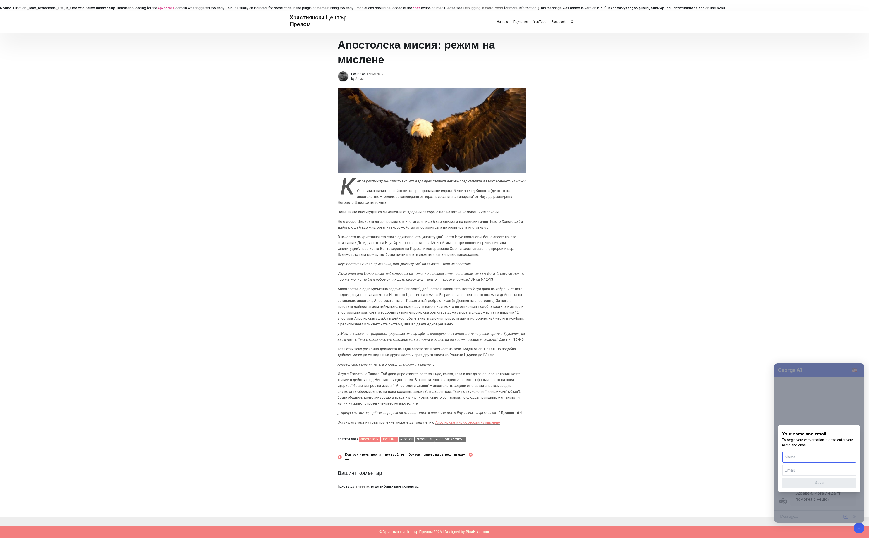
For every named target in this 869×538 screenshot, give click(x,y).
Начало (502, 22)
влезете (362, 486)
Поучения (520, 22)
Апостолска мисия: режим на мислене (467, 422)
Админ (360, 79)
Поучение (389, 439)
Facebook (559, 22)
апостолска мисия (450, 439)
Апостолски (369, 439)
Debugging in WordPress (483, 8)
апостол (406, 439)
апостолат (424, 439)
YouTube (539, 22)
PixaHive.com (477, 532)
